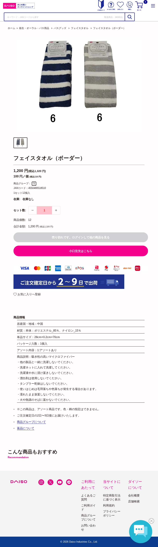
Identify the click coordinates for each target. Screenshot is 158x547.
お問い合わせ (88, 527)
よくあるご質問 (88, 497)
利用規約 (109, 505)
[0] (139, 6)
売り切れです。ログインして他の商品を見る (81, 237)
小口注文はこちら (80, 251)
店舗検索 (134, 501)
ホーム (11, 28)
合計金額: (19, 226)
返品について (25, 428)
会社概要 (134, 495)
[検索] (129, 17)
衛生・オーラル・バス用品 (34, 28)
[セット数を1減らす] (33, 210)
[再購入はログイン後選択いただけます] (129, 6)
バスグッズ (60, 28)
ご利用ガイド (88, 507)
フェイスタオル (79, 28)
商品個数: (19, 219)
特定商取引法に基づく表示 (111, 497)
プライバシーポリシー (111, 513)
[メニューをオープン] (153, 6)
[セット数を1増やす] (56, 210)
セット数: (19, 210)
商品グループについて (31, 421)
